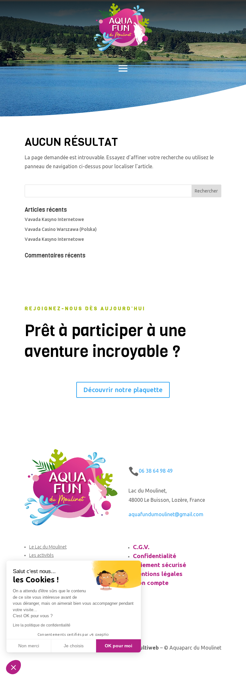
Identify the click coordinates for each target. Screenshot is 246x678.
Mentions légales (158, 573)
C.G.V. (141, 546)
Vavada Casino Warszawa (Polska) (61, 229)
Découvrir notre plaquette (123, 389)
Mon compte (150, 582)
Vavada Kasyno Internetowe (54, 219)
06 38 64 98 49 (156, 471)
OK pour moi (118, 645)
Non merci (28, 645)
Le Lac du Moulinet (48, 546)
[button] (13, 667)
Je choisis (74, 645)
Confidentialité (154, 555)
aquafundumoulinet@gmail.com (165, 514)
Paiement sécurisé (159, 564)
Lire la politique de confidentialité (41, 625)
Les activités (41, 555)
